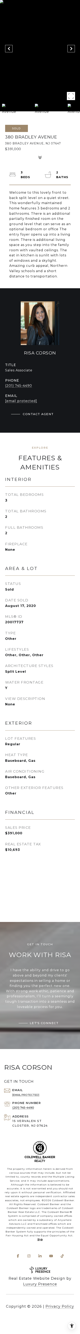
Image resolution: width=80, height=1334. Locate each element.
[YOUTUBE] (51, 1256)
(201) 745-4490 (18, 386)
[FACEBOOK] (18, 1256)
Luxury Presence (40, 1284)
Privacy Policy (60, 1306)
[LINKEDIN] (40, 1256)
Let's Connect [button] (44, 1023)
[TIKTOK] (62, 1256)
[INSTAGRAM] (29, 1256)
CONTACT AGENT (38, 414)
